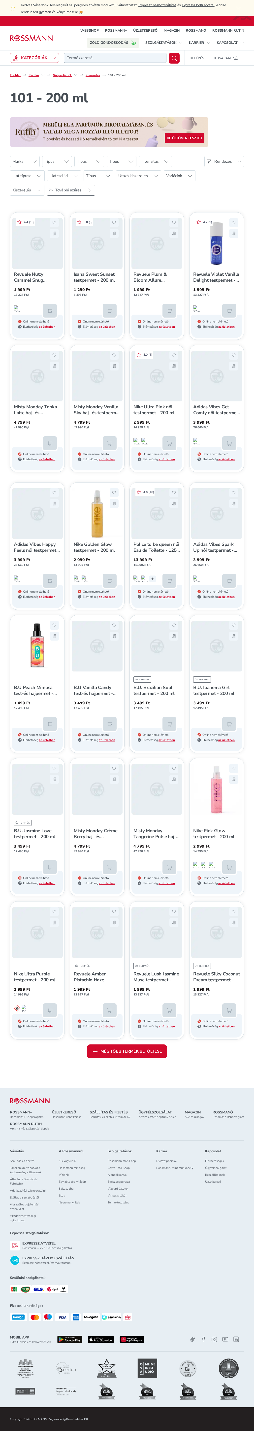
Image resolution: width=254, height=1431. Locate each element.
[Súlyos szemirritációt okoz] (144, 441)
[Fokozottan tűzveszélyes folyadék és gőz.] (136, 441)
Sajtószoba (66, 1189)
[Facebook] (203, 1339)
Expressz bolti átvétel (198, 5)
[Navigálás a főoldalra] (31, 38)
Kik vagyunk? (67, 1161)
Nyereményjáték (69, 1202)
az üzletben (47, 327)
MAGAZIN (172, 30)
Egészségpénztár (119, 1182)
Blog (62, 1196)
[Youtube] (225, 1339)
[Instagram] (214, 1339)
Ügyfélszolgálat (215, 1168)
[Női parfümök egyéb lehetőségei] (76, 75)
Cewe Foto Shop (119, 1168)
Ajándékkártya (117, 1175)
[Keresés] (174, 58)
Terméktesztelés (118, 1202)
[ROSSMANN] (30, 1101)
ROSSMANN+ (116, 30)
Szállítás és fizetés (22, 1161)
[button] (164, 42)
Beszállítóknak (215, 1175)
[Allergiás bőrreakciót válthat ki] (144, 579)
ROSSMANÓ (196, 30)
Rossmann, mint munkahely (174, 1168)
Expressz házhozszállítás (157, 5)
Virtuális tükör (117, 1196)
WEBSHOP (89, 30)
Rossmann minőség (72, 1168)
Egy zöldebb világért (72, 1182)
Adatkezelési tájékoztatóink (28, 1191)
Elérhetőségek (214, 1161)
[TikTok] (192, 1339)
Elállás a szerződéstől (24, 1198)
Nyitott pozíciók (166, 1161)
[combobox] (115, 58)
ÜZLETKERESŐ (145, 30)
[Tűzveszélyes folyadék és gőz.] (17, 308)
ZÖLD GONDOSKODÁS (109, 42)
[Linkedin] (236, 1339)
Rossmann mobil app (122, 1161)
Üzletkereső (213, 1182)
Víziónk (64, 1175)
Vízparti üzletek (118, 1189)
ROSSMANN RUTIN (228, 30)
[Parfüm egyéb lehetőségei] (43, 75)
